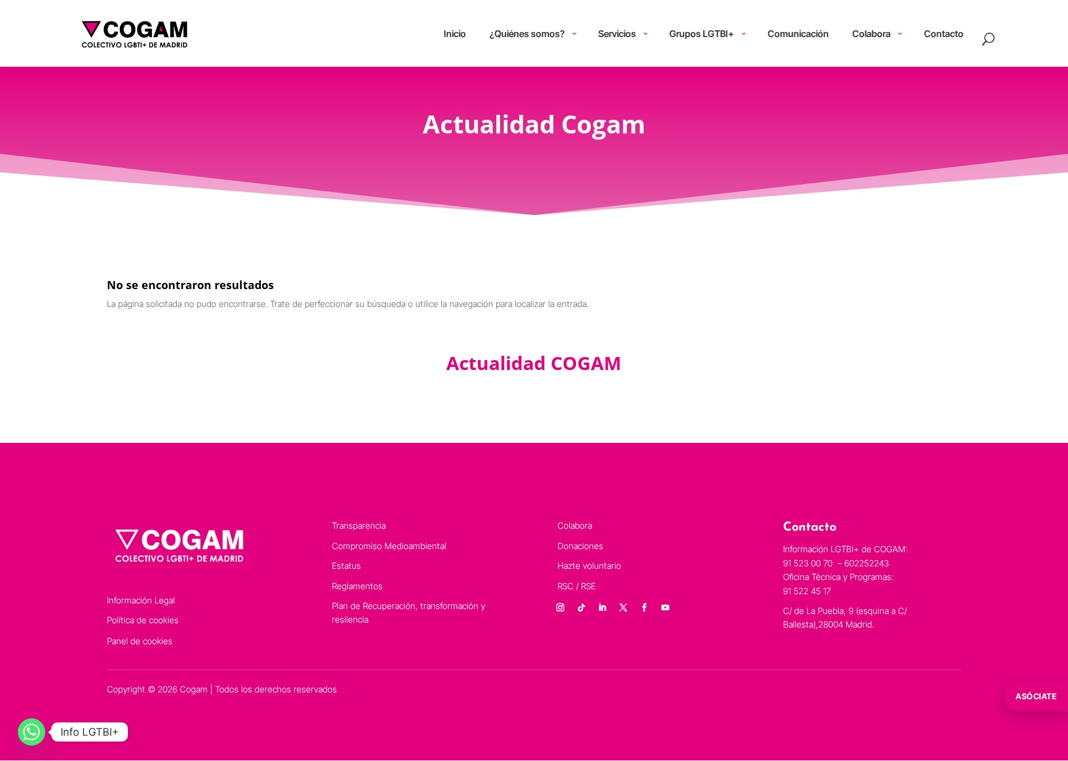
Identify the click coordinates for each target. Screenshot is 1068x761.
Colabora (871, 34)
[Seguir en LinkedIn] (603, 608)
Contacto (944, 34)
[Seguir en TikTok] (582, 608)
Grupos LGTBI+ (701, 34)
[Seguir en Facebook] (645, 608)
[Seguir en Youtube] (666, 608)
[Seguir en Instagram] (561, 608)
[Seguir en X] (624, 608)
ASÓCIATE (1036, 696)
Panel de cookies (139, 641)
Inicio (455, 34)
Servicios (617, 34)
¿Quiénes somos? (527, 34)
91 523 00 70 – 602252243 (837, 563)
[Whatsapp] (31, 732)
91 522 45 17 (807, 591)
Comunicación (798, 34)
